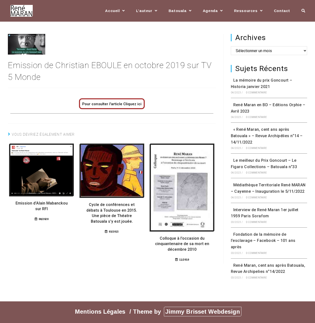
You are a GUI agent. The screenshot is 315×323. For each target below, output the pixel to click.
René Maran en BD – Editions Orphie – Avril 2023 (268, 108)
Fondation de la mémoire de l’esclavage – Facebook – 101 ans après (263, 240)
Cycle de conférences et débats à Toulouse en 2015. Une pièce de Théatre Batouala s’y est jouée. (111, 212)
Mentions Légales (101, 311)
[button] (112, 103)
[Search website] (303, 11)
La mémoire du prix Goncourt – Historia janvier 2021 (261, 83)
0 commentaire (256, 92)
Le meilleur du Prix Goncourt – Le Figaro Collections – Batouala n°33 (264, 163)
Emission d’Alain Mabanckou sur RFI (42, 206)
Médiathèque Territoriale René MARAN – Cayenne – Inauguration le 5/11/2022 (268, 188)
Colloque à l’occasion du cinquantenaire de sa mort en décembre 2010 (182, 244)
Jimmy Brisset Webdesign (202, 311)
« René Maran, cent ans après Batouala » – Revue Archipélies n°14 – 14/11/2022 (267, 135)
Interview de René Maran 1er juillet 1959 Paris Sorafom (265, 213)
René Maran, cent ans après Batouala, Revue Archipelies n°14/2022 (268, 268)
